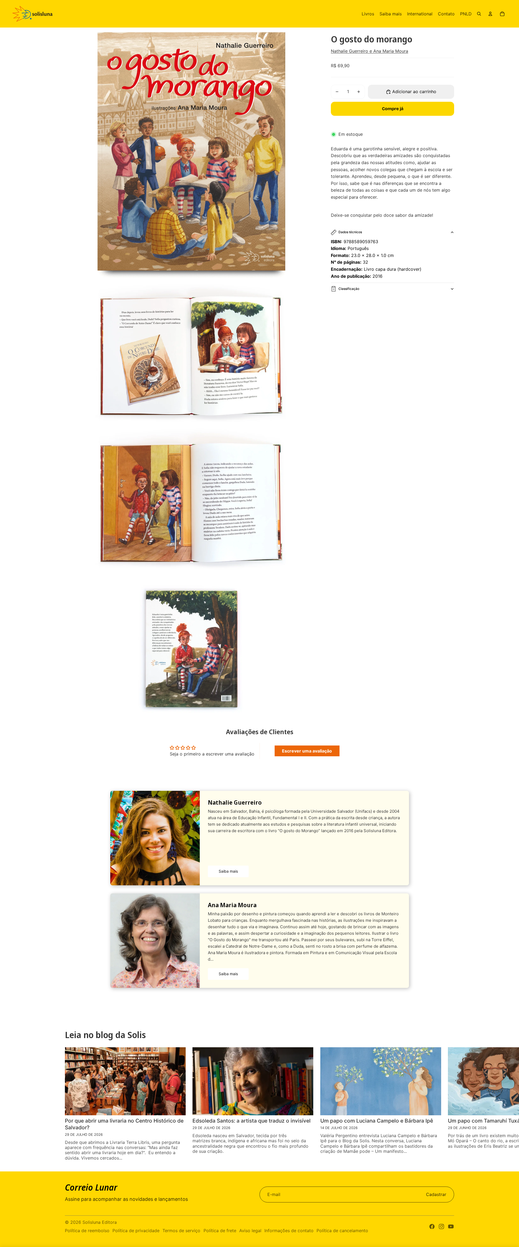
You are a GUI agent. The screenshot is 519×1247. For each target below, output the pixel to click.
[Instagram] (441, 1226)
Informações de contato (289, 1230)
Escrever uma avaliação (307, 751)
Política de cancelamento (342, 1230)
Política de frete (220, 1230)
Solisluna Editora (99, 1222)
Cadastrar (436, 1194)
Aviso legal (250, 1230)
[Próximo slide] (507, 1104)
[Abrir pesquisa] (479, 14)
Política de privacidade (135, 1230)
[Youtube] (451, 1226)
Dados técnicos (350, 232)
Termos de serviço (181, 1230)
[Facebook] (432, 1226)
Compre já (392, 108)
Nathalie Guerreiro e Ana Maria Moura (369, 51)
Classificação (348, 289)
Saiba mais (228, 871)
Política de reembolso (87, 1230)
